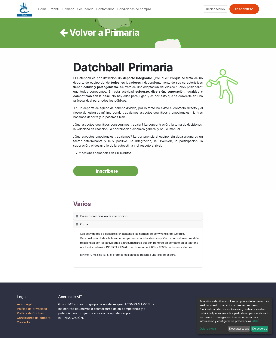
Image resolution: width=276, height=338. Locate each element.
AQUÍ (255, 321)
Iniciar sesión (215, 9)
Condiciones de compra (34, 318)
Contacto (23, 322)
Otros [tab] (84, 224)
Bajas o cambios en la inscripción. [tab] (104, 216)
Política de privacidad (32, 309)
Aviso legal (25, 304)
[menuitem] (42, 9)
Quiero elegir (208, 328)
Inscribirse (244, 9)
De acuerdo (259, 328)
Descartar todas (239, 328)
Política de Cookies (30, 313)
